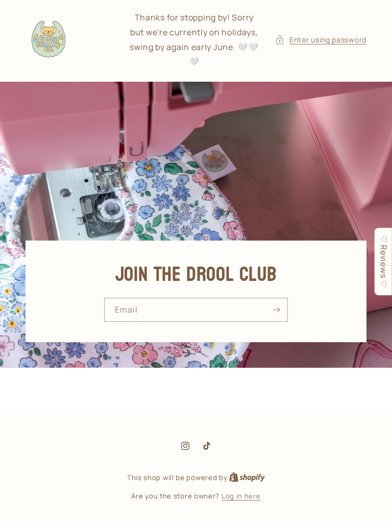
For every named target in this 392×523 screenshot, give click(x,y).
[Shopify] (247, 477)
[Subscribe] (276, 310)
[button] (320, 39)
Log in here (241, 496)
